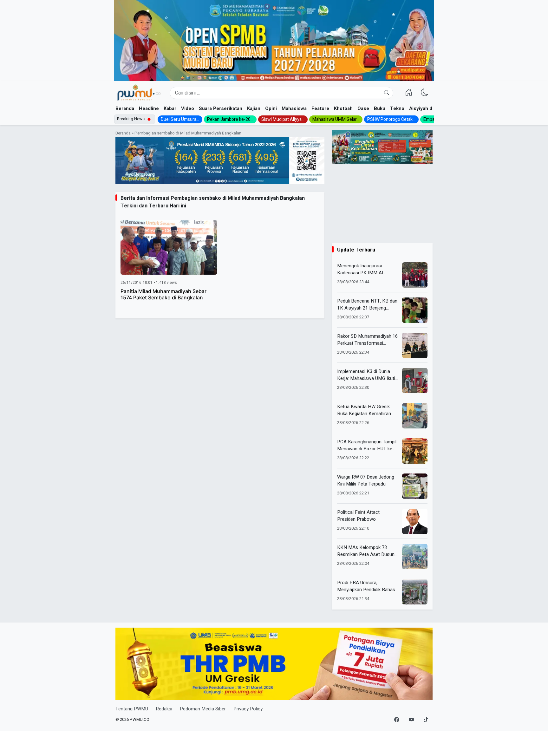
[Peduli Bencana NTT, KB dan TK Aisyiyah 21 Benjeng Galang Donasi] (414, 310)
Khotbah (343, 108)
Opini (271, 108)
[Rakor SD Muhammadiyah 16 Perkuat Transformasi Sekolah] (414, 345)
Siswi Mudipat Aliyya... (282, 119)
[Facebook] (396, 720)
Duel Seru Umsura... (180, 119)
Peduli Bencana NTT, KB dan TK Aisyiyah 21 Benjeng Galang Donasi (367, 304)
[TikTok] (426, 720)
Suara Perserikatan (220, 108)
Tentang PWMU (131, 708)
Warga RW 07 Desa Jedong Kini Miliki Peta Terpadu (365, 480)
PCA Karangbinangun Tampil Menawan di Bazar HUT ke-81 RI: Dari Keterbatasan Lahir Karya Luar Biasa (366, 445)
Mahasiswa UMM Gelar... (335, 119)
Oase (363, 108)
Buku (379, 108)
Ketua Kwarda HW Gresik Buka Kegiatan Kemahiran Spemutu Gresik (364, 410)
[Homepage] (138, 92)
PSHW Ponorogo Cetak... (391, 119)
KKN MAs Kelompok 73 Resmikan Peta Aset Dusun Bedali (366, 551)
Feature (320, 108)
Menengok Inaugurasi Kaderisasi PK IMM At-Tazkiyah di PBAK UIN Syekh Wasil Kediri (366, 269)
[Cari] (386, 93)
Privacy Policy (248, 708)
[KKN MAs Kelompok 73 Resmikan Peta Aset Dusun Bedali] (414, 556)
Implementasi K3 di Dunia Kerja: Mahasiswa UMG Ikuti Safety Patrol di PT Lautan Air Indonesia (366, 375)
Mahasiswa (294, 108)
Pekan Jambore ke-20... (230, 119)
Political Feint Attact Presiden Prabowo (358, 516)
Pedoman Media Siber (203, 708)
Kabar (170, 108)
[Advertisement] (382, 203)
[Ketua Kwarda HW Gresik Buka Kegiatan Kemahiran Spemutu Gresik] (414, 415)
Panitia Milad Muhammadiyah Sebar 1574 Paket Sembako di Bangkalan (163, 294)
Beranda (124, 108)
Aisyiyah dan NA (427, 108)
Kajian (253, 108)
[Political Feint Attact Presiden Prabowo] (414, 521)
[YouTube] (411, 720)
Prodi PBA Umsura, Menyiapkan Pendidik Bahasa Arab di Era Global (367, 586)
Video (187, 108)
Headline (149, 108)
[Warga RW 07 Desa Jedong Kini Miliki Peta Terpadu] (414, 486)
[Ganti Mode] (425, 93)
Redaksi (164, 708)
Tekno (397, 108)
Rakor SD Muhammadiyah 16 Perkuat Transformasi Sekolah (367, 340)
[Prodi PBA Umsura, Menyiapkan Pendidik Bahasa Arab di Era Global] (414, 591)
